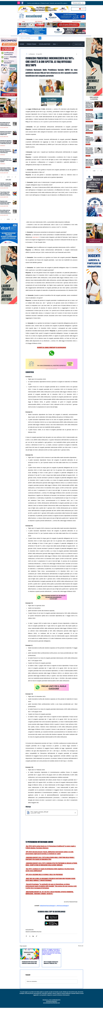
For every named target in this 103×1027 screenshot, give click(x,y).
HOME (22, 44)
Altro (54, 44)
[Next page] (98, 171)
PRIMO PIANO (31, 44)
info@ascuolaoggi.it (51, 995)
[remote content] (51, 208)
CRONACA (2, 145)
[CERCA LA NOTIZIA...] (40, 38)
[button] (47, 3)
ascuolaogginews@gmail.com (51, 996)
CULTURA (88, 144)
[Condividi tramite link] (36, 930)
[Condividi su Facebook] (26, 930)
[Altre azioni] (76, 54)
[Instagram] (18, 2)
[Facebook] (22, 2)
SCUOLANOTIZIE (44, 44)
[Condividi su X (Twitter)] (29, 930)
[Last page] (101, 171)
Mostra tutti (80, 939)
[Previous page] (90, 171)
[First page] (87, 171)
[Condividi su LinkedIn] (33, 930)
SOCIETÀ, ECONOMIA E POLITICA (33, 925)
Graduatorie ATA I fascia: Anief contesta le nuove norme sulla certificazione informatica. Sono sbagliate (29, 956)
